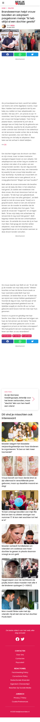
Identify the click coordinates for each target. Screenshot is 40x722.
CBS (5, 144)
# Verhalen (26, 336)
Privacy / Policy (20, 698)
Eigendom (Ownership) (20, 684)
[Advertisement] (20, 80)
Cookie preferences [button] (20, 701)
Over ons (20, 655)
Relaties (11, 8)
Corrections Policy (20, 676)
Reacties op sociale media (20, 688)
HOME (4, 8)
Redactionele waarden (20, 680)
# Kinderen (6, 336)
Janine (12, 25)
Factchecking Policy (20, 672)
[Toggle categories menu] (3, 2)
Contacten (20, 658)
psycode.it (20, 662)
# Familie (16, 336)
